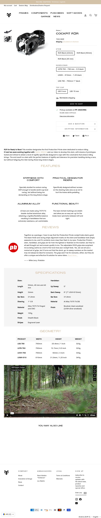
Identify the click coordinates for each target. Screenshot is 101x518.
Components (39, 13)
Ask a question (76, 124)
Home (58, 30)
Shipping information (76, 129)
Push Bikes (57, 13)
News (56, 17)
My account (8, 5)
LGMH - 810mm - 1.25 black (70, 75)
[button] (85, 517)
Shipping (59, 42)
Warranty (59, 479)
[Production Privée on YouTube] (76, 503)
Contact (21, 485)
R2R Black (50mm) (84, 53)
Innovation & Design (25, 479)
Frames (23, 13)
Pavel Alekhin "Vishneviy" (41, 477)
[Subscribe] (85, 493)
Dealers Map (23, 5)
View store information (67, 116)
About (20, 475)
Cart (15, 5)
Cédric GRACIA (41, 152)
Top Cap (60, 87)
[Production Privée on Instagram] (76, 499)
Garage (45, 17)
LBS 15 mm (74, 91)
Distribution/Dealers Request (40, 5)
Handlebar (62, 65)
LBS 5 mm (62, 91)
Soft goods (74, 13)
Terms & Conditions (63, 475)
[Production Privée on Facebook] (80, 499)
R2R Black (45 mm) (65, 59)
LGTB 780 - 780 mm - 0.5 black (71, 69)
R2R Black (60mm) (65, 53)
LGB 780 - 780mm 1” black (69, 81)
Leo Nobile (41, 481)
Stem (58, 49)
